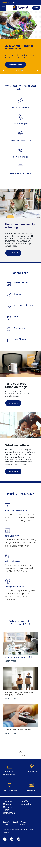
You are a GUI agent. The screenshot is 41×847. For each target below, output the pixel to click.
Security (6, 824)
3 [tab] (20, 71)
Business (17, 2)
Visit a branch (9, 792)
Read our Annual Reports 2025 (19, 659)
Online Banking (21, 284)
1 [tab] (16, 71)
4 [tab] (22, 71)
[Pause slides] (3, 14)
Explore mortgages (20, 125)
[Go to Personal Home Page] (20, 7)
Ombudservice (9, 826)
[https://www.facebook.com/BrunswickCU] (5, 840)
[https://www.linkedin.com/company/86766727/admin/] (11, 840)
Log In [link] (36, 7)
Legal (15, 824)
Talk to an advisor (22, 67)
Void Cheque (20, 341)
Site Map (22, 826)
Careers (7, 806)
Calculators (19, 330)
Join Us (24, 803)
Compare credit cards (20, 142)
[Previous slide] (3, 72)
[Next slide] (37, 72)
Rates (16, 318)
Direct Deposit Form (23, 307)
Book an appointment (20, 175)
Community (9, 809)
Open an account (20, 109)
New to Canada (20, 159)
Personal (5, 2)
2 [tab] (18, 71)
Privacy (24, 824)
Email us (31, 792)
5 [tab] (24, 71)
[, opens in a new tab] (20, 102)
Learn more (13, 254)
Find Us (17, 296)
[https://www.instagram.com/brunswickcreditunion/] (18, 840)
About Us (7, 803)
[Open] (3, 8)
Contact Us (26, 806)
